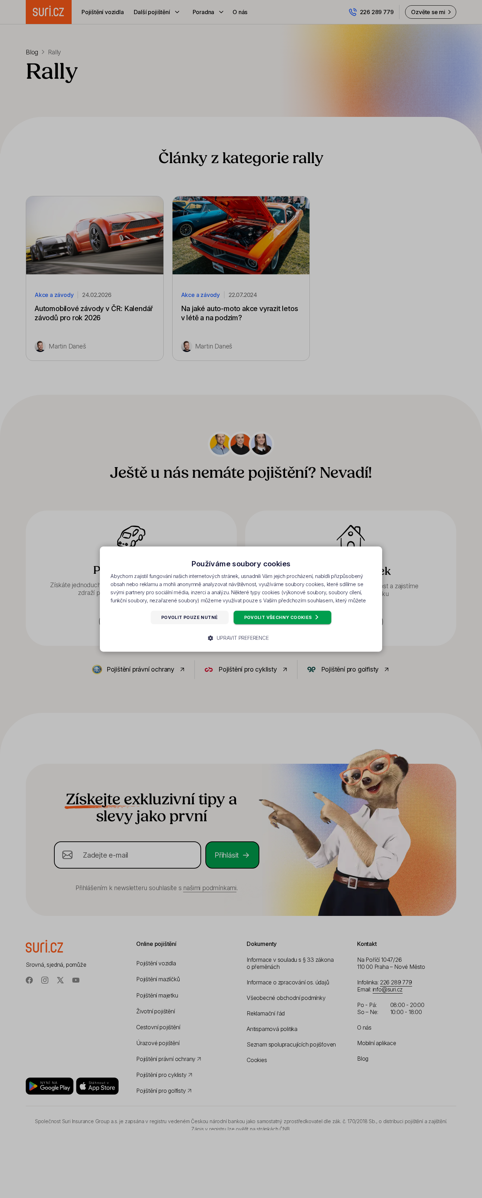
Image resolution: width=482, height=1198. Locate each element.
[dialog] (241, 598)
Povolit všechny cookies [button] (278, 617)
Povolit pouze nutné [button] (189, 617)
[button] (241, 638)
